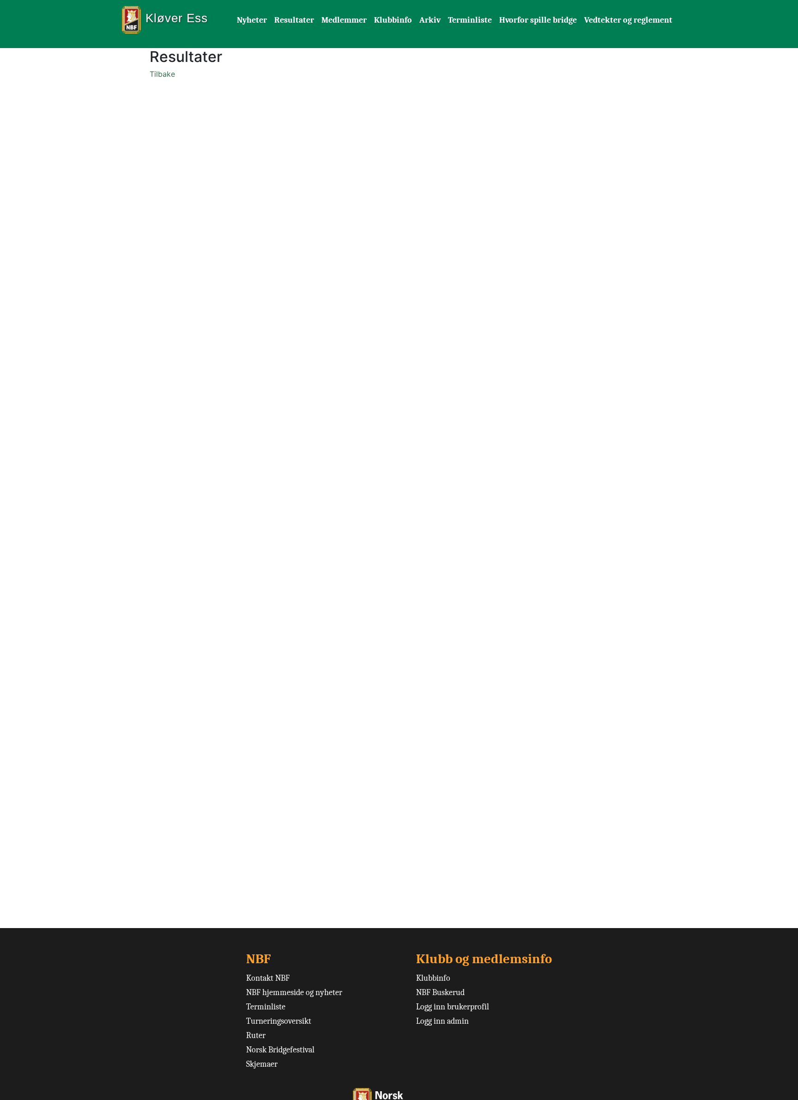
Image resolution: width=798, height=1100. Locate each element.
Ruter (256, 1035)
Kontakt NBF (268, 978)
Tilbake (162, 74)
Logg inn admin (442, 1021)
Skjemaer (262, 1064)
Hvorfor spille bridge (538, 20)
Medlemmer (344, 20)
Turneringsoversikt (278, 1021)
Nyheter (252, 20)
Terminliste (470, 20)
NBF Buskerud (440, 992)
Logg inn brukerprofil (452, 1007)
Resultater (294, 20)
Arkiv (430, 20)
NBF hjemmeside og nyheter (294, 992)
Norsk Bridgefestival (280, 1050)
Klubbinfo (393, 20)
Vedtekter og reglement (628, 20)
